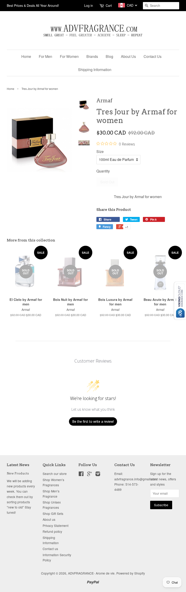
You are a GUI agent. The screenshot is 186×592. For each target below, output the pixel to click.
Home (26, 56)
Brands (92, 56)
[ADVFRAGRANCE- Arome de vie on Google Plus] (89, 474)
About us (49, 519)
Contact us (50, 548)
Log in (88, 5)
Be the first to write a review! (93, 421)
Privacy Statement (56, 525)
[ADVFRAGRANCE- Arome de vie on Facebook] (81, 474)
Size (100, 151)
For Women (69, 56)
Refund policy (52, 531)
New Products (18, 473)
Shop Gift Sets (53, 513)
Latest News (18, 465)
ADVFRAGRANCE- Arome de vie (91, 573)
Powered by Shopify (130, 573)
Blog (109, 56)
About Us (128, 56)
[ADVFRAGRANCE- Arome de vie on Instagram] (97, 474)
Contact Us (153, 56)
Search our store (55, 473)
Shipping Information (94, 69)
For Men (45, 56)
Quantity (103, 171)
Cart (109, 5)
